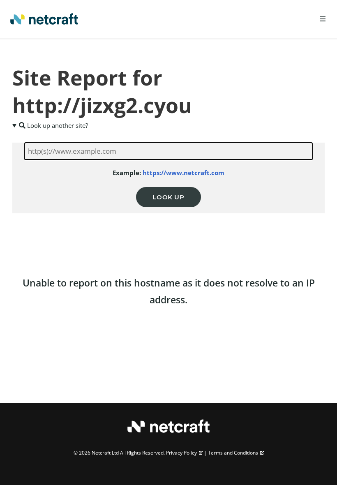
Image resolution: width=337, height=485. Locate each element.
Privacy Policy (181, 452)
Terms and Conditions (233, 452)
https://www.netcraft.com (183, 173)
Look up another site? (56, 125)
